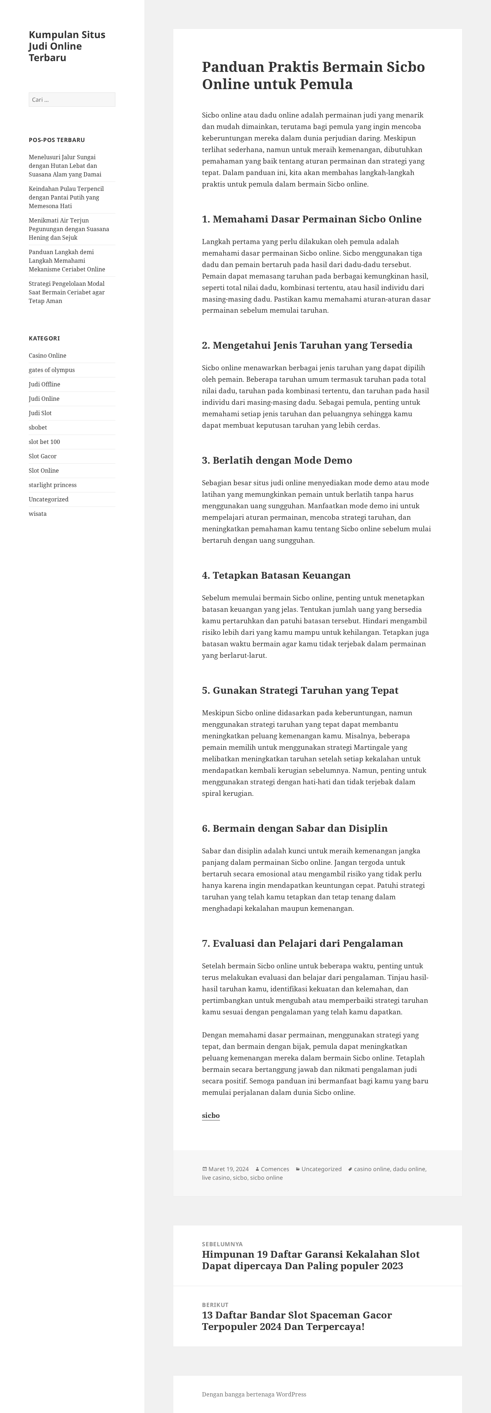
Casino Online (47, 355)
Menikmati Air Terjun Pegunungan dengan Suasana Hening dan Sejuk (69, 229)
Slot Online (44, 470)
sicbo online (266, 1178)
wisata (38, 514)
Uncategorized (49, 499)
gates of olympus (52, 370)
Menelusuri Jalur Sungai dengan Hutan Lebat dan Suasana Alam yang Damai (65, 165)
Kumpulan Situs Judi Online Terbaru (67, 46)
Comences (275, 1169)
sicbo (211, 1115)
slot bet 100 (44, 442)
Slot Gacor (43, 456)
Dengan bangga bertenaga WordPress (254, 1394)
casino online (372, 1169)
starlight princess (53, 485)
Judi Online (44, 399)
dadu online (409, 1169)
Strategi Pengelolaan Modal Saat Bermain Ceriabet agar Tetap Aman (67, 292)
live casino (216, 1178)
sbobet (38, 427)
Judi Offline (44, 384)
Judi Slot (40, 413)
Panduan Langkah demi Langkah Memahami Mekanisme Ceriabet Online (67, 260)
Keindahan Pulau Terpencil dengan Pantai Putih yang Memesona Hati (66, 197)
